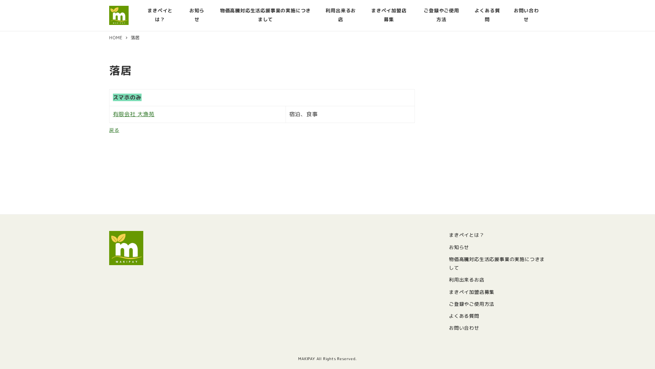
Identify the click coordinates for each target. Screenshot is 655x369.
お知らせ (459, 247)
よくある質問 (464, 316)
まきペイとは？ (466, 235)
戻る (114, 130)
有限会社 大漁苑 (134, 114)
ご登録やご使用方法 (471, 304)
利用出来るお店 (466, 279)
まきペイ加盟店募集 (471, 292)
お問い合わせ (464, 328)
